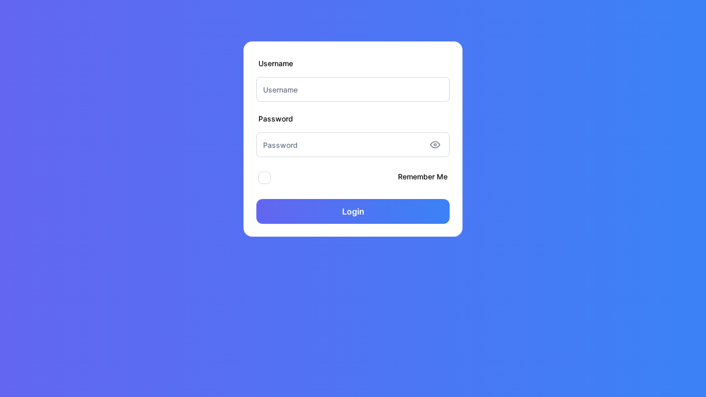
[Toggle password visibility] (435, 144)
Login (353, 211)
